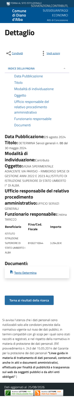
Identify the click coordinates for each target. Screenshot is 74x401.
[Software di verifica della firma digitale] (49, 392)
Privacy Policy (20, 398)
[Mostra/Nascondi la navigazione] (4, 14)
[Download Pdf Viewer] (19, 392)
